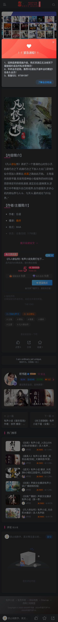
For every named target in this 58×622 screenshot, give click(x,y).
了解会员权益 (45, 82)
